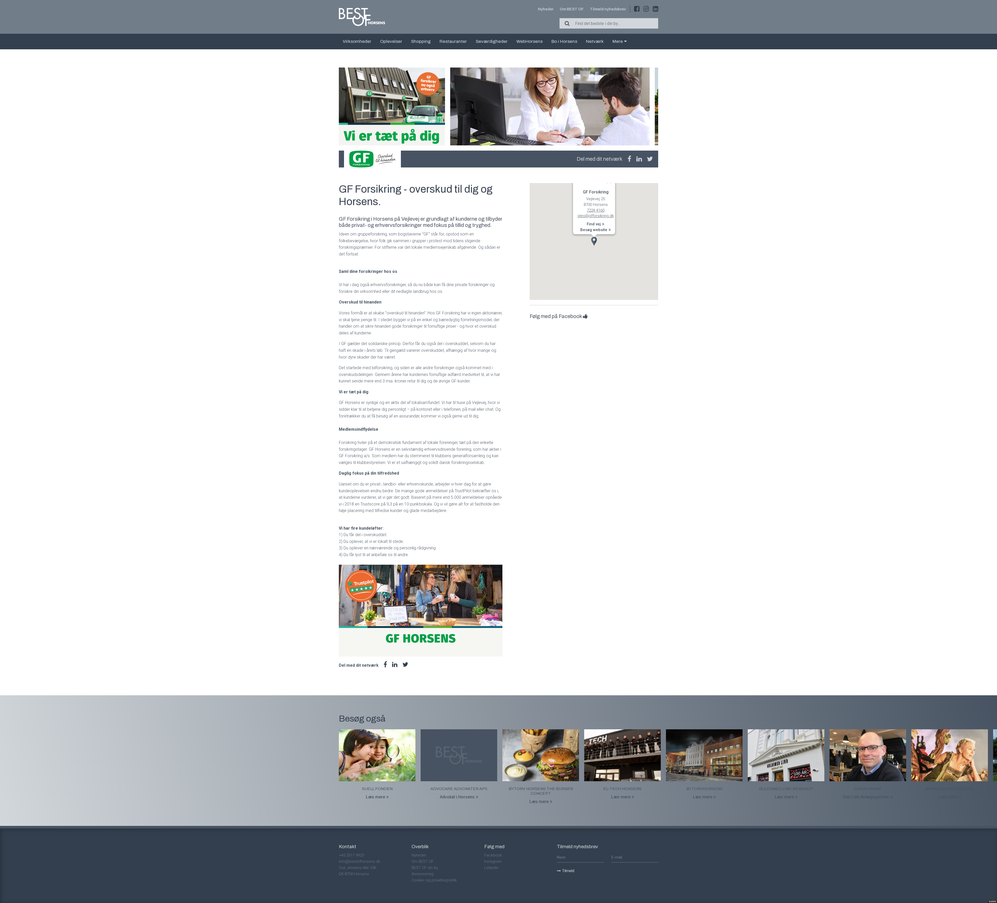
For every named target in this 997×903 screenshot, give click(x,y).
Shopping (421, 41)
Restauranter (453, 41)
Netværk (595, 41)
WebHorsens (529, 41)
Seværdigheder (492, 41)
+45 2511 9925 (351, 855)
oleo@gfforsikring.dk (595, 216)
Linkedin (491, 867)
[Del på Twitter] (650, 159)
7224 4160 (595, 210)
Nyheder (546, 9)
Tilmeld (568, 871)
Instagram (493, 861)
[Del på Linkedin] (639, 159)
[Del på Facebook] (629, 159)
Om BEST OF (572, 9)
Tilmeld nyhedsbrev (608, 9)
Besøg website (593, 229)
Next (658, 106)
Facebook (493, 855)
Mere (617, 41)
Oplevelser (391, 41)
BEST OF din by (425, 867)
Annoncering (423, 874)
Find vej (594, 224)
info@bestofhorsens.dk (359, 861)
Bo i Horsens (564, 41)
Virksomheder (357, 41)
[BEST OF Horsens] (362, 17)
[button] (594, 241)
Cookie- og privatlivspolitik (434, 880)
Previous (338, 106)
